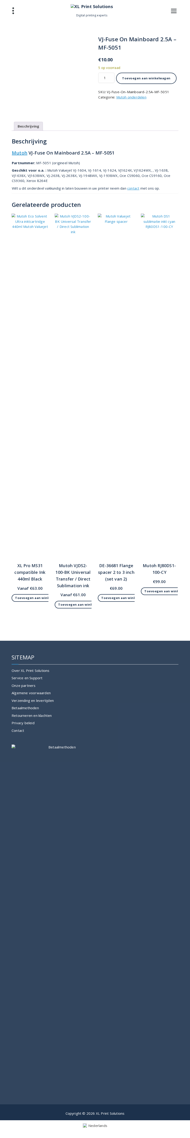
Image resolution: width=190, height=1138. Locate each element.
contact (133, 188)
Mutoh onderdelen (131, 97)
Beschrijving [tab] (28, 126)
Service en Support (27, 678)
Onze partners (24, 685)
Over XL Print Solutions (31, 670)
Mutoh (19, 153)
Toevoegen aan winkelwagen (146, 78)
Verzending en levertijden (33, 700)
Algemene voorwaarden (31, 693)
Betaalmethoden (25, 708)
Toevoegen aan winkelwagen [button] (39, 598)
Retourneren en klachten (32, 715)
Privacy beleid (23, 723)
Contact (18, 730)
